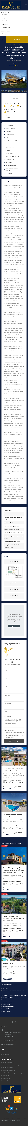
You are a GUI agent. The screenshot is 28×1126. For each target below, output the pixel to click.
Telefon (6, 684)
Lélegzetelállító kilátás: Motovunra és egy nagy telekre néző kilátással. (13, 919)
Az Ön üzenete (7, 716)
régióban (3, 18)
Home (9, 44)
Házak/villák (5, 988)
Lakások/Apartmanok (7, 997)
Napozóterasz (9, 153)
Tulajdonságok (6, 1004)
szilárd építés (9, 162)
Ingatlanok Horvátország (8, 1070)
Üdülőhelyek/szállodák (8, 1006)
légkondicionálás (10, 147)
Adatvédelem (5, 1054)
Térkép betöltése (14, 626)
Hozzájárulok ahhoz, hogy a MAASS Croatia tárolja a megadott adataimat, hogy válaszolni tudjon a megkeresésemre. (15, 735)
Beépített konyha (10, 128)
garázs (7, 137)
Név (5, 667)
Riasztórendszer (10, 159)
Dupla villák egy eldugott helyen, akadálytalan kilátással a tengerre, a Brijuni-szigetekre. (14, 870)
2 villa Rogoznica (8, 963)
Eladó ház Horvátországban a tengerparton (13, 1073)
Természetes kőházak (8, 1002)
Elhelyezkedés (5, 24)
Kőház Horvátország (7, 1067)
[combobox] (14, 15)
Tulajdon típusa (5, 12)
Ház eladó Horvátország (8, 1062)
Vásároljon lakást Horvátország (10, 1065)
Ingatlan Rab (5, 1075)
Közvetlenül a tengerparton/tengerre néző (13, 990)
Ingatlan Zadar (6, 1080)
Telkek (4, 999)
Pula (19, 44)
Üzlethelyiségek (6, 1009)
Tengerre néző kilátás (11, 165)
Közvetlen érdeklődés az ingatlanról (12, 644)
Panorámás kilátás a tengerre (13, 156)
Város (5, 708)
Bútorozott (8, 131)
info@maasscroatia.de (14, 664)
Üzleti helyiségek (6, 1011)
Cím (5, 692)
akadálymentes (9, 125)
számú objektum (5, 31)
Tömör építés (9, 173)
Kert (7, 144)
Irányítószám (7, 700)
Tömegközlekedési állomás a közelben (13, 169)
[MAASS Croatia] (11, 5)
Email (5, 676)
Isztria (14, 44)
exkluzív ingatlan (10, 134)
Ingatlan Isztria (6, 1078)
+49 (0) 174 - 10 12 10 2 (10, 1040)
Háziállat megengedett (11, 141)
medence (8, 150)
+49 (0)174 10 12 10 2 (14, 662)
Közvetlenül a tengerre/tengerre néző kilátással (13, 995)
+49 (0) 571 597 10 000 (15, 660)
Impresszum (5, 1052)
